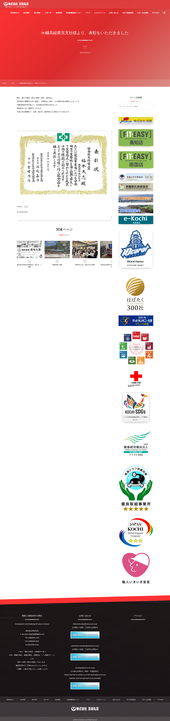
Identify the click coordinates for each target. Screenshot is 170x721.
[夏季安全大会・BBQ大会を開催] (85, 249)
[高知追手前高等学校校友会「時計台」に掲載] (29, 249)
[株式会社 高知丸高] (16, 4)
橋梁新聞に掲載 (57, 265)
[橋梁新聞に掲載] (57, 249)
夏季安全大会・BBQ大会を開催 (85, 265)
